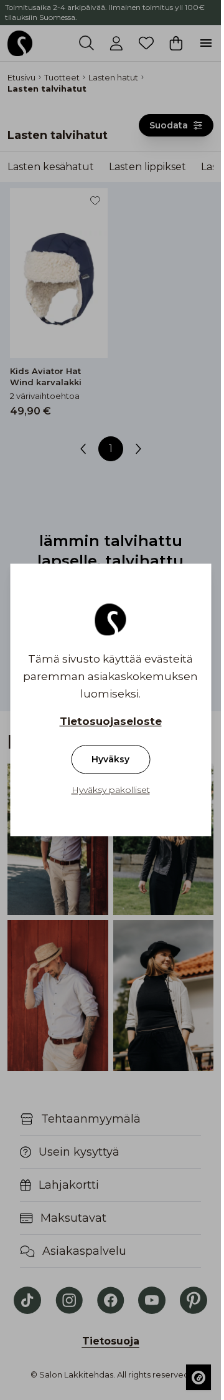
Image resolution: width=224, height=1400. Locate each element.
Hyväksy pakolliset (111, 790)
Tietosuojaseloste (111, 722)
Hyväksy (110, 759)
